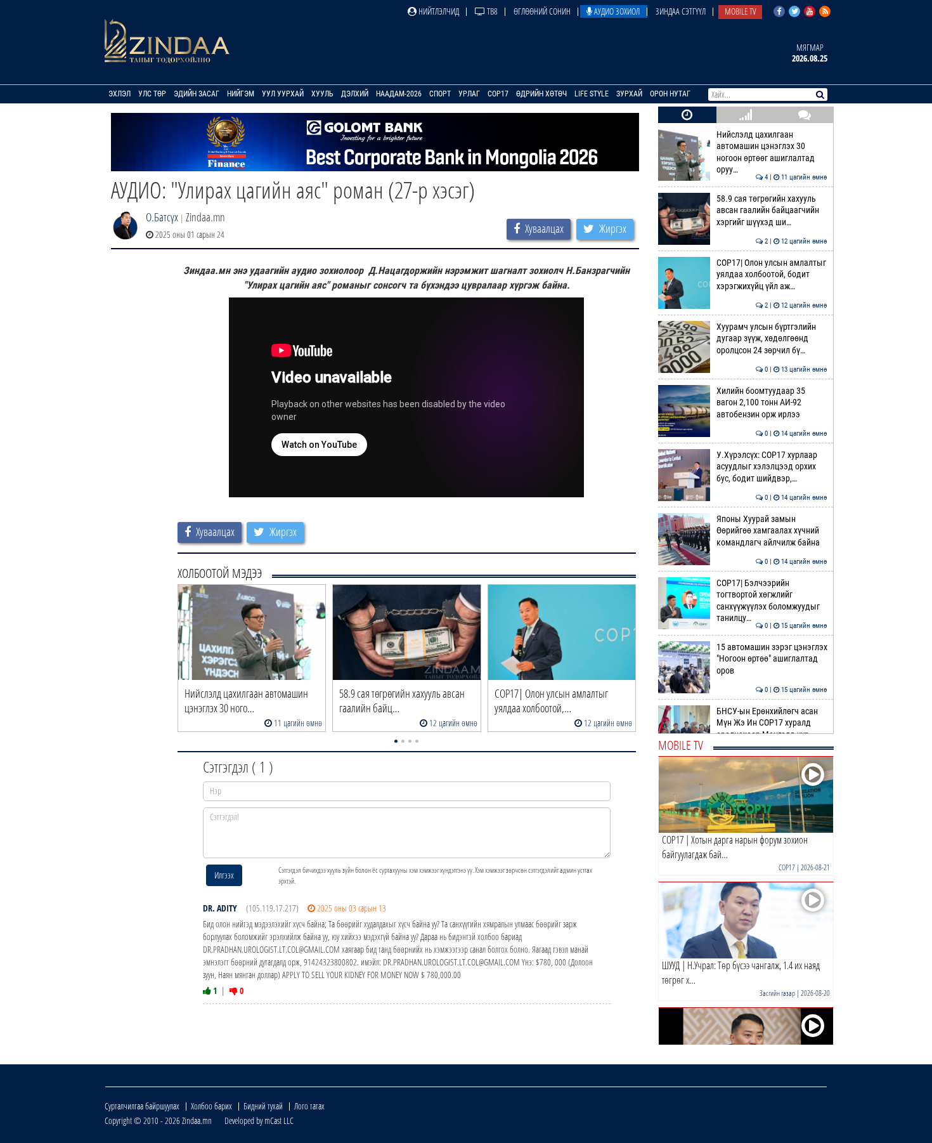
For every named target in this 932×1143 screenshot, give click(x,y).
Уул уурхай (283, 93)
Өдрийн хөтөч (541, 93)
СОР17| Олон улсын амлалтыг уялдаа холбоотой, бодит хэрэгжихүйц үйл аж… (771, 275)
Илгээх (224, 875)
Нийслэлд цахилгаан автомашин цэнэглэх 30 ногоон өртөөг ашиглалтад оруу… (771, 152)
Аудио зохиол (616, 11)
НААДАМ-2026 (399, 93)
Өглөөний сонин (542, 11)
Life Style (591, 93)
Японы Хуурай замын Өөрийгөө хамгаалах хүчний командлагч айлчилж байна (771, 531)
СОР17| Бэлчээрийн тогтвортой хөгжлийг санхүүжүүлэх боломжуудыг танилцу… (771, 601)
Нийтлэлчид (438, 11)
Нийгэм (240, 93)
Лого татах (309, 1106)
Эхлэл (119, 93)
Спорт (440, 93)
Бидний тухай (263, 1106)
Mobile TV (740, 11)
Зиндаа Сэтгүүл (681, 11)
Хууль (322, 93)
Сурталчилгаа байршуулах (142, 1106)
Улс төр (152, 93)
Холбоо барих (211, 1106)
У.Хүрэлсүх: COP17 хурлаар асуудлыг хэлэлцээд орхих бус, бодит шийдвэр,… (771, 467)
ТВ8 (491, 11)
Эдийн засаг (196, 93)
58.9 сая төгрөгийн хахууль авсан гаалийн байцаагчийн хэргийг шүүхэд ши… (771, 210)
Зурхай (629, 93)
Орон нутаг (670, 93)
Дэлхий (354, 93)
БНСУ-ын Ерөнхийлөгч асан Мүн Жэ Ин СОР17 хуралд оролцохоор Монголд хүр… (771, 723)
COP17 (498, 93)
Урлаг (469, 93)
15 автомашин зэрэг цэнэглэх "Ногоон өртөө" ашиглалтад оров (771, 659)
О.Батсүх (162, 217)
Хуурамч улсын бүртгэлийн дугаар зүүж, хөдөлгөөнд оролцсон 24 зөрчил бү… (771, 339)
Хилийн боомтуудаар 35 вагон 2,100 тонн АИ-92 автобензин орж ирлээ (771, 403)
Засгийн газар (777, 993)
